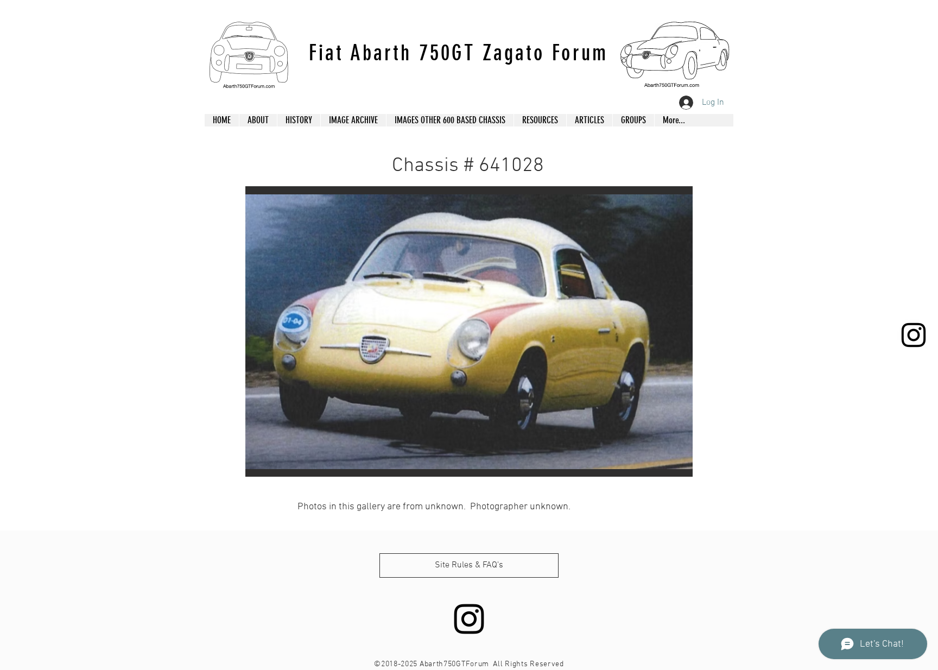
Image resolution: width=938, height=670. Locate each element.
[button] (469, 331)
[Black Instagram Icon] (913, 335)
